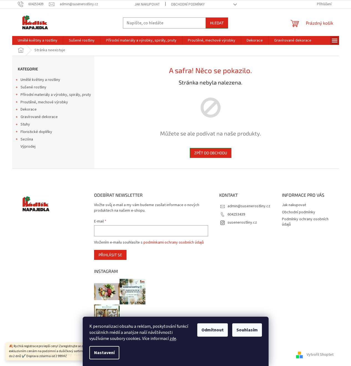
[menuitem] (37, 40)
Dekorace (29, 109)
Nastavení (104, 353)
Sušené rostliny (33, 87)
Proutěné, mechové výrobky (44, 102)
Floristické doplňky (36, 132)
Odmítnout (212, 330)
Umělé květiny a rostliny (40, 80)
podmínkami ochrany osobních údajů (173, 242)
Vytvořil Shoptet (320, 354)
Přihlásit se (110, 254)
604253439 (236, 214)
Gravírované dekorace (39, 117)
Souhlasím (247, 330)
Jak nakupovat (147, 4)
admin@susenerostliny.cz (249, 206)
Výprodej (28, 146)
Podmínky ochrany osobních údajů (305, 221)
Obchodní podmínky (188, 4)
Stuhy (25, 124)
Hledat (217, 23)
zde (173, 339)
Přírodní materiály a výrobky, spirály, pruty (56, 95)
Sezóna (27, 139)
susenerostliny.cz (242, 222)
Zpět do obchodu (210, 152)
